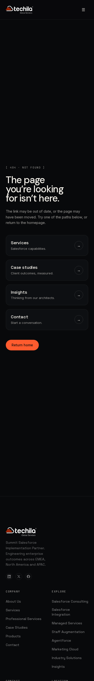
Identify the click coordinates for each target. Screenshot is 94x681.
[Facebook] (28, 576)
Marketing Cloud (65, 649)
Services (13, 610)
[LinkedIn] (9, 576)
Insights (58, 666)
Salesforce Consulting (70, 601)
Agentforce (61, 640)
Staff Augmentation (68, 632)
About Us (13, 601)
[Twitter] (18, 576)
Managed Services (67, 623)
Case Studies (17, 627)
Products (13, 636)
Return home (22, 345)
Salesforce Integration (61, 612)
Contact (12, 645)
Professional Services (23, 619)
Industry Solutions (67, 658)
